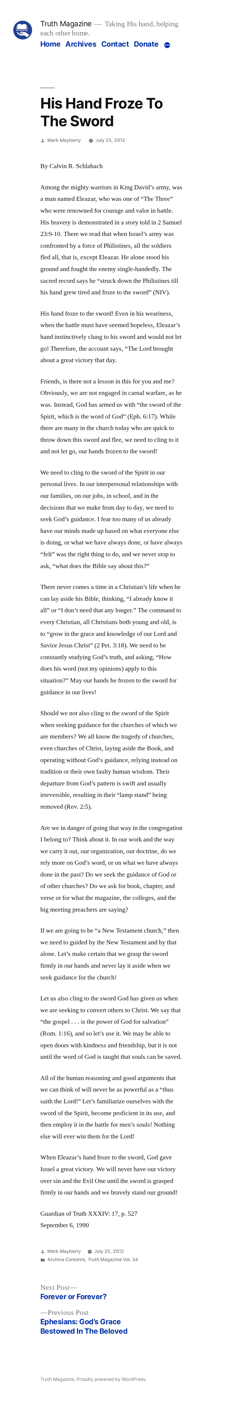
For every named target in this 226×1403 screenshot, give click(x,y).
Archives (80, 44)
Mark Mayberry (64, 140)
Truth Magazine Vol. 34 (113, 1259)
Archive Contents (66, 1259)
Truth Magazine (66, 23)
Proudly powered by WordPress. (112, 1379)
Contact (115, 44)
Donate (146, 44)
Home (50, 44)
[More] (167, 45)
